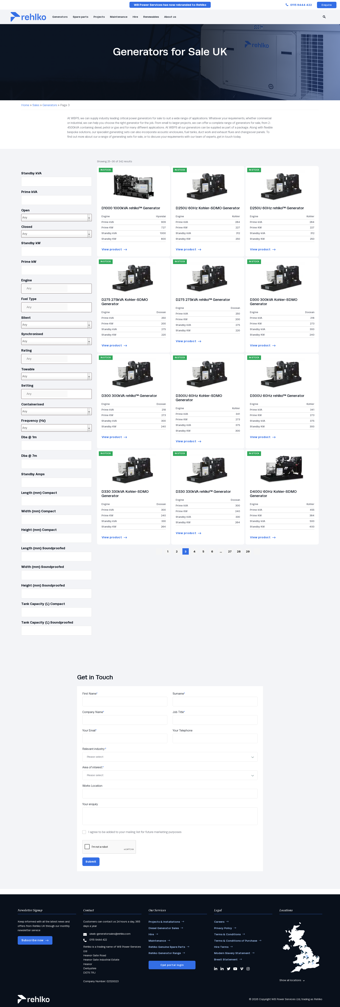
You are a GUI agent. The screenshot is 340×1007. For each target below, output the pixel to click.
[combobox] (56, 217)
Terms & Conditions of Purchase (235, 940)
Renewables (151, 16)
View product (112, 249)
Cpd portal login (172, 964)
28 (239, 551)
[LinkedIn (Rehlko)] (222, 968)
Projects (99, 16)
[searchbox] (44, 288)
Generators (59, 16)
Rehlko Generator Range (165, 953)
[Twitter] (228, 968)
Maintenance (118, 16)
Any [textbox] (24, 217)
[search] (324, 17)
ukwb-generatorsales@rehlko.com (110, 933)
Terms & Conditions (227, 934)
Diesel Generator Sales (164, 928)
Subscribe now (32, 940)
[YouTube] (235, 968)
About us (170, 16)
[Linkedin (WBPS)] (216, 968)
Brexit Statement (226, 959)
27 (230, 551)
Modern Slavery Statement (232, 953)
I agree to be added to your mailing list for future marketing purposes (135, 832)
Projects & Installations (164, 921)
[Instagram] (248, 968)
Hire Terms (221, 946)
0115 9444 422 (301, 5)
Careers (219, 921)
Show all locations (290, 980)
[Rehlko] (34, 999)
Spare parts (80, 16)
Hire (135, 16)
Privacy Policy (223, 928)
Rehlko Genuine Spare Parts (167, 946)
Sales (35, 105)
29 (248, 551)
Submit (91, 861)
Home (25, 105)
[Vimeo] (242, 968)
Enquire (327, 5)
